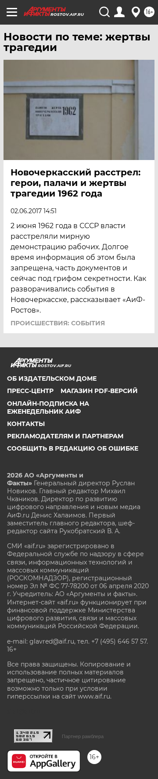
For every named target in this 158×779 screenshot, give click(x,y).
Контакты (26, 424)
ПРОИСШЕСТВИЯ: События (58, 323)
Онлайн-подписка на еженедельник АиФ (48, 407)
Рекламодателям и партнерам (65, 436)
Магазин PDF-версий (99, 391)
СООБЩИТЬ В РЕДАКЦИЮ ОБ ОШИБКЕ (72, 448)
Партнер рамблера (83, 736)
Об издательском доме (52, 378)
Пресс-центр (30, 391)
